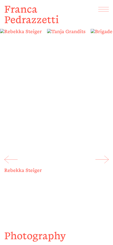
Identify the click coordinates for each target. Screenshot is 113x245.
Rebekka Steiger (23, 170)
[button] (11, 160)
